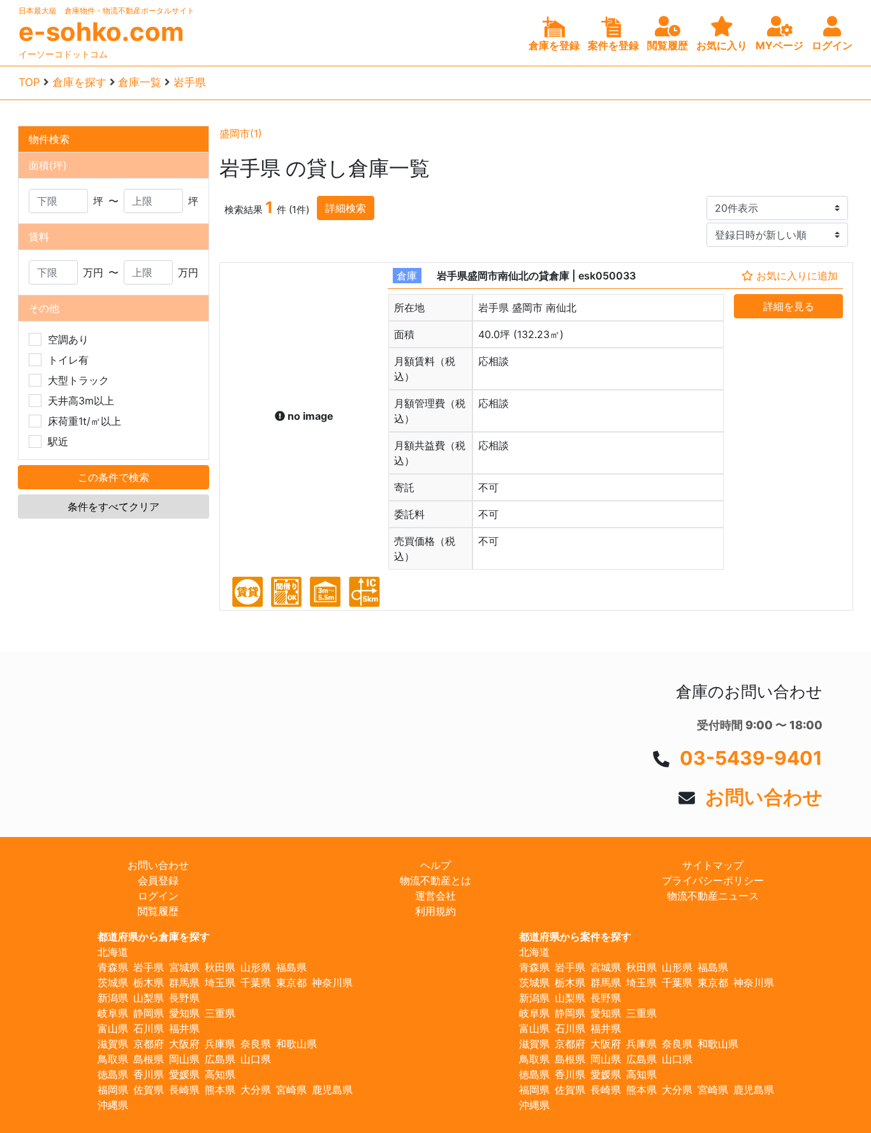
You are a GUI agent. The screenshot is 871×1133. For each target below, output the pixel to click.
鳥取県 (113, 1059)
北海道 (113, 951)
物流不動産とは (435, 880)
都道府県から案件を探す (575, 936)
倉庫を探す (79, 82)
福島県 (291, 967)
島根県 (148, 1059)
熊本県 (220, 1089)
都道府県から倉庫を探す (154, 936)
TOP (29, 82)
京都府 (148, 1043)
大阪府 (184, 1043)
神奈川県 (332, 982)
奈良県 (255, 1043)
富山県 (113, 1028)
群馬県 (184, 982)
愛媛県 (184, 1074)
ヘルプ (435, 865)
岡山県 (184, 1059)
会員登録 (158, 880)
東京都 (291, 982)
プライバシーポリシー (713, 880)
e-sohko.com (101, 32)
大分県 (255, 1089)
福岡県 (113, 1089)
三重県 (220, 1013)
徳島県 (113, 1074)
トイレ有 (68, 359)
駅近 (58, 441)
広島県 (220, 1059)
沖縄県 (113, 1105)
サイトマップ (712, 865)
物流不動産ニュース (713, 895)
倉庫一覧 (139, 82)
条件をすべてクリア (113, 506)
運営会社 (435, 895)
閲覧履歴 (158, 911)
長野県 (184, 997)
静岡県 (148, 1013)
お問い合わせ (764, 796)
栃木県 (148, 982)
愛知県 (184, 1013)
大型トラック (78, 380)
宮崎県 (291, 1089)
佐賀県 (148, 1089)
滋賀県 (113, 1043)
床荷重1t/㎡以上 (84, 421)
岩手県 (189, 82)
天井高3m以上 (81, 400)
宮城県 (184, 967)
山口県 (255, 1059)
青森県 (113, 967)
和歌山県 (296, 1043)
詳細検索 (345, 208)
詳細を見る (788, 306)
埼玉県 (220, 982)
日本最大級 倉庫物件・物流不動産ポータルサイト (106, 10)
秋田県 (220, 967)
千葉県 (255, 982)
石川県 (148, 1028)
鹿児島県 (332, 1089)
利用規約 (435, 911)
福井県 (184, 1028)
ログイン (158, 895)
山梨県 (148, 997)
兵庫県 (220, 1043)
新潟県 (113, 997)
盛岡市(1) (240, 133)
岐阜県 (113, 1013)
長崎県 (184, 1089)
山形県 (255, 967)
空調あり (68, 339)
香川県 (148, 1074)
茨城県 (113, 982)
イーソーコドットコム (63, 53)
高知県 (220, 1074)
